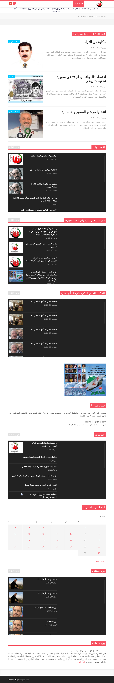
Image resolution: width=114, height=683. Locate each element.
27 (29, 547)
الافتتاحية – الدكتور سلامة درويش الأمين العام (38, 210)
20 (29, 540)
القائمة (78, 4)
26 (43, 547)
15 (99, 540)
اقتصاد (11, 77)
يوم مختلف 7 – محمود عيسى (45, 607)
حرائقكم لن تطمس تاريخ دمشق (44, 156)
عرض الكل (14, 147)
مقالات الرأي (14, 42)
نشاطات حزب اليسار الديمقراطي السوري (40, 457)
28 (15, 547)
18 (57, 540)
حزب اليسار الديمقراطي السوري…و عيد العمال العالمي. (34, 476)
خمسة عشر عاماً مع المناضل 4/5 (44, 315)
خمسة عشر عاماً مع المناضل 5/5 (44, 301)
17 (71, 540)
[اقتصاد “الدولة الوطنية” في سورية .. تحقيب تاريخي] (25, 89)
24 (71, 547)
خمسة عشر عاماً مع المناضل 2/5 (44, 344)
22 (99, 547)
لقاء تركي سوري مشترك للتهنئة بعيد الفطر (40, 466)
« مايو (103, 561)
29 (99, 553)
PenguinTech (24, 680)
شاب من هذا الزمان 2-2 (47, 579)
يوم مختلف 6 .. (51, 621)
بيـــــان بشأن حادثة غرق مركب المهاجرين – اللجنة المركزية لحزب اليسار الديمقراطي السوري (43, 231)
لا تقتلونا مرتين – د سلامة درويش (43, 170)
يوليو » (97, 561)
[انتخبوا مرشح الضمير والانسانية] (25, 124)
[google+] (10, 3)
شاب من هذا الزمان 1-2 (47, 593)
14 (15, 534)
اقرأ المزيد (80, 662)
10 (71, 534)
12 (43, 534)
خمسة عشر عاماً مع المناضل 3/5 (44, 330)
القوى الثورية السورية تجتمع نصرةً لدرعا (41, 485)
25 (57, 547)
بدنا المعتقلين (14, 112)
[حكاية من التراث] (25, 54)
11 (57, 534)
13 (29, 534)
